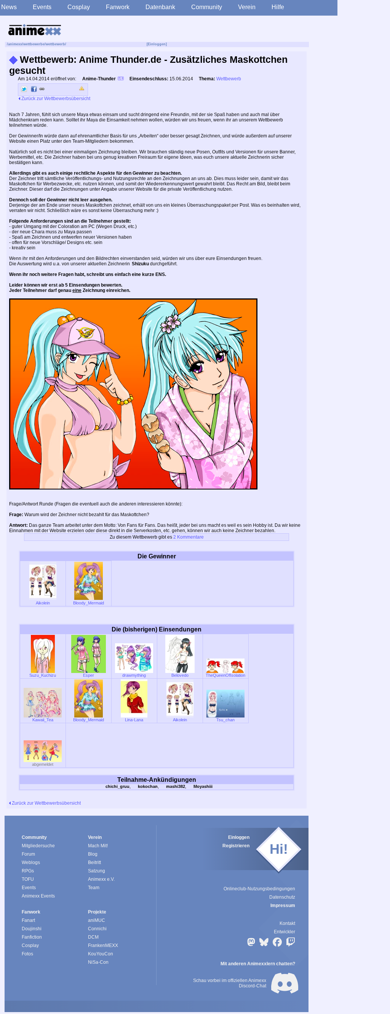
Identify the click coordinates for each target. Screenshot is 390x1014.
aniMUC (96, 920)
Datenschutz (282, 897)
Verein (247, 7)
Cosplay (78, 7)
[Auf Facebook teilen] (34, 89)
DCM (93, 937)
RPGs (28, 871)
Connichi (97, 928)
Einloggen (238, 837)
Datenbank (160, 7)
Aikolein (43, 603)
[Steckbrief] (121, 79)
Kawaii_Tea (42, 719)
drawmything (134, 675)
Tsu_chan (225, 719)
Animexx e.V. (101, 879)
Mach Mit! (98, 845)
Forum (28, 854)
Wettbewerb (228, 78)
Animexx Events (38, 896)
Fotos (27, 954)
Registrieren (235, 845)
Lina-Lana (134, 719)
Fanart (28, 920)
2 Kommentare (188, 537)
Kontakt (287, 923)
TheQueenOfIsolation (225, 675)
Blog (93, 854)
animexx (15, 44)
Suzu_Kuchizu (42, 675)
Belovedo (180, 675)
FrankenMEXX (103, 945)
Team (93, 887)
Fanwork (117, 7)
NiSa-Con (98, 962)
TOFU (28, 879)
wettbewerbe (34, 44)
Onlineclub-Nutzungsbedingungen (259, 888)
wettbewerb (55, 44)
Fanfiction (32, 937)
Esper (88, 675)
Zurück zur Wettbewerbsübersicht (55, 98)
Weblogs (31, 862)
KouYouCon (100, 954)
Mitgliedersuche (38, 845)
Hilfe (278, 7)
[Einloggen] (157, 44)
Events (42, 7)
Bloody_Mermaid (88, 603)
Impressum (282, 905)
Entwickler (284, 931)
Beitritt (94, 862)
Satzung (96, 871)
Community (206, 7)
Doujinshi (32, 928)
